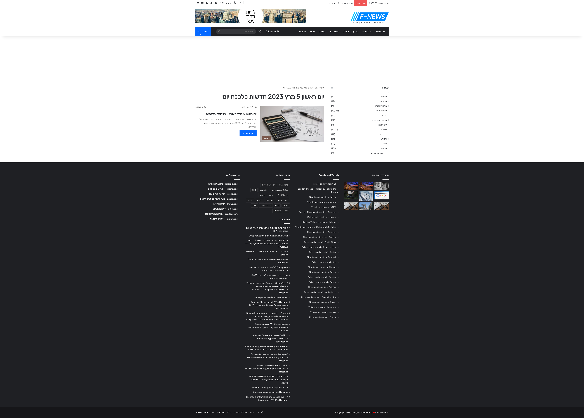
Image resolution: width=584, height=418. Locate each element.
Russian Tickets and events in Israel (319, 222)
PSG (254, 190)
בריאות (302, 31)
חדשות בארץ (381, 106)
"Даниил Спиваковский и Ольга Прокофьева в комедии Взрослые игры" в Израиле (266, 368)
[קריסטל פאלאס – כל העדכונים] (366, 196)
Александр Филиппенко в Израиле (270, 392)
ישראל (285, 205)
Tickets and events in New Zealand (319, 237)
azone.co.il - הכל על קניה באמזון (223, 194)
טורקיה (250, 200)
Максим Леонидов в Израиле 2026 (270, 387)
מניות (381, 134)
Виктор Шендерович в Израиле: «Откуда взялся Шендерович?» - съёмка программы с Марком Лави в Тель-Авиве (267, 316)
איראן (271, 195)
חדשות (381, 31)
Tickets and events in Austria (322, 252)
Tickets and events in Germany (321, 232)
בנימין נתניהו (283, 200)
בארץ (355, 31)
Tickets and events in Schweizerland (319, 247)
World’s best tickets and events (321, 217)
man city (264, 190)
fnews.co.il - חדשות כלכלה (225, 204)
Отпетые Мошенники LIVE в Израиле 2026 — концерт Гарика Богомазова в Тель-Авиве (268, 305)
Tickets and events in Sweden (322, 277)
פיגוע (254, 205)
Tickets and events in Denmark (321, 257)
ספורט (322, 31)
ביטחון (262, 195)
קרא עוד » (248, 133)
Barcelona (283, 185)
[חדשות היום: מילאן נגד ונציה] (381, 206)
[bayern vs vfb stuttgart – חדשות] (351, 195)
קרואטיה (277, 210)
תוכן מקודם (285, 219)
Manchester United (280, 190)
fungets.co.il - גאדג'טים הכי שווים (223, 189)
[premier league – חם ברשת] (366, 186)
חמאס (259, 200)
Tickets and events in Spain (323, 312)
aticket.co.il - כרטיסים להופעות (224, 219)
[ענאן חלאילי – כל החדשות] (351, 186)
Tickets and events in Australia (321, 202)
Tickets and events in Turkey (322, 302)
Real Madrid (283, 195)
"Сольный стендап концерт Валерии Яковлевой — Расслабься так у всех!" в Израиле (267, 357)
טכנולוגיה (334, 31)
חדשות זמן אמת (379, 120)
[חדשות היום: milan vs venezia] (366, 206)
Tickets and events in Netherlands (320, 292)
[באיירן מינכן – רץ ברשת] (381, 195)
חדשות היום (381, 110)
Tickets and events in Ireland (322, 197)
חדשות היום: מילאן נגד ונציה (341, 3)
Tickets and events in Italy (324, 262)
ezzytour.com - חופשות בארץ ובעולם (221, 214)
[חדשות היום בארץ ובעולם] (370, 16)
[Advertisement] (292, 60)
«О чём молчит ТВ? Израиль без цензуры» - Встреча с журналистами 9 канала (268, 327)
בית (320, 88)
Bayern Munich (268, 185)
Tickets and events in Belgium (322, 287)
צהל (286, 210)
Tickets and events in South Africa (320, 242)
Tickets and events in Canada (322, 307)
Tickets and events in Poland (322, 272)
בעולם (346, 31)
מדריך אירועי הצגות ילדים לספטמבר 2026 (268, 235)
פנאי (312, 31)
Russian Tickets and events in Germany (317, 212)
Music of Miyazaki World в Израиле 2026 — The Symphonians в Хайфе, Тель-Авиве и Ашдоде (266, 243)
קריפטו (384, 148)
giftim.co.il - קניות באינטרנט (225, 209)
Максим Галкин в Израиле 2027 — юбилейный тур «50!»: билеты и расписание (270, 338)
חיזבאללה (270, 200)
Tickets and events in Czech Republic (318, 297)
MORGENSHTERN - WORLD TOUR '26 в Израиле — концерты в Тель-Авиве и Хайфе (268, 379)
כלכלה (367, 31)
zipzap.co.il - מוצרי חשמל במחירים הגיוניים (219, 199)
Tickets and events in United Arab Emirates (315, 227)
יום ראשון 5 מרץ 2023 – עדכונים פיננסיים (231, 114)
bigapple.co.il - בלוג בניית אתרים (223, 184)
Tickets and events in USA (323, 207)
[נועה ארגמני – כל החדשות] (351, 206)
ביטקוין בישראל (377, 153)
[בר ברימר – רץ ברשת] (381, 186)
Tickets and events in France (322, 317)
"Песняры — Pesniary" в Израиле (271, 297)
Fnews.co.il (380, 412)
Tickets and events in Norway (322, 267)
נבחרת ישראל (266, 205)
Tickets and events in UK (324, 184)
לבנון (277, 205)
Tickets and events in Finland (322, 282)
